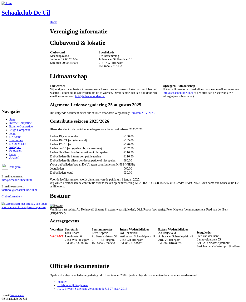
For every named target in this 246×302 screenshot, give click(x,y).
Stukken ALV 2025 (143, 113)
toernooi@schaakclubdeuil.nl (19, 189)
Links (12, 154)
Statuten (62, 281)
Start (12, 119)
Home (53, 22)
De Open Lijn (17, 143)
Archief (13, 157)
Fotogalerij (15, 150)
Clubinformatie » (12, 196)
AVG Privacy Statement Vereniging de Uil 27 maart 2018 (92, 288)
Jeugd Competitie (19, 129)
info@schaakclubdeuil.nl (17, 179)
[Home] (7, 3)
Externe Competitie (21, 126)
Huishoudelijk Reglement (72, 285)
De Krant (15, 136)
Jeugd (12, 133)
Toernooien (16, 140)
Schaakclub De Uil (26, 12)
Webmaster (17, 295)
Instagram (15, 147)
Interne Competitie (20, 123)
